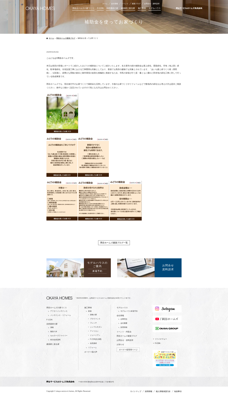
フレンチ (93, 323)
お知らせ (120, 344)
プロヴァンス (95, 319)
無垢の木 (53, 331)
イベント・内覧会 (124, 332)
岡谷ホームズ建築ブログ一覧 (114, 243)
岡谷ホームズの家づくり (83, 8)
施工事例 (142, 8)
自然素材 (93, 343)
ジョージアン (95, 335)
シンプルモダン (96, 327)
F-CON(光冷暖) (95, 339)
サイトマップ (135, 391)
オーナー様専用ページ (128, 350)
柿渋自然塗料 (55, 340)
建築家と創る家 (128, 8)
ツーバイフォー (161, 339)
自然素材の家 (112, 8)
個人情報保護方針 (163, 391)
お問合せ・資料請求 (152, 4)
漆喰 (52, 327)
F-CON (100, 8)
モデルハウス (155, 8)
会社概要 (123, 323)
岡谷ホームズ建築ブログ (65, 38)
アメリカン (94, 331)
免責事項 (178, 391)
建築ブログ (136, 4)
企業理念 (123, 319)
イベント (125, 4)
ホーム (105, 4)
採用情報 (123, 327)
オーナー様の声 (90, 352)
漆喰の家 (93, 315)
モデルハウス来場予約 (129, 311)
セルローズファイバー (58, 336)
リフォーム (92, 347)
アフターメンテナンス (58, 311)
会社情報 (114, 4)
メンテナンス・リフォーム (60, 315)
